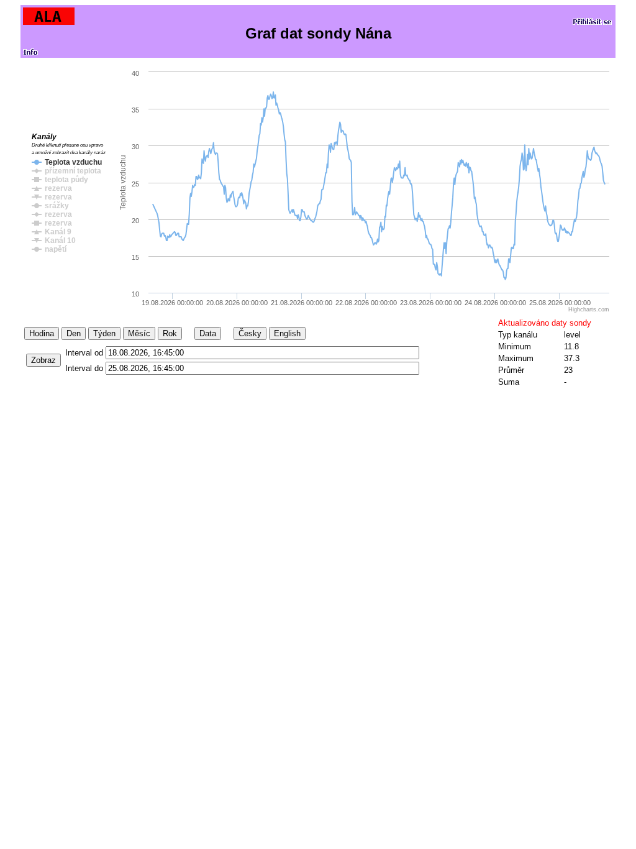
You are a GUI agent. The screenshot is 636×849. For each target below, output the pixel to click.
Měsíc (139, 333)
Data (207, 333)
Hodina (41, 333)
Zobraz (43, 360)
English (287, 333)
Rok (170, 333)
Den (73, 333)
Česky (249, 333)
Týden (104, 333)
